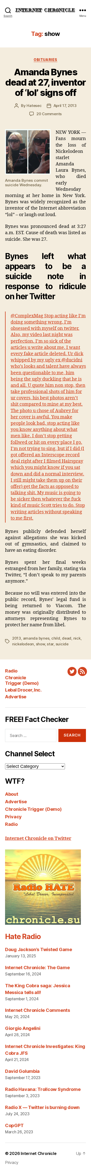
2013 (16, 638)
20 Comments (49, 113)
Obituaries (45, 59)
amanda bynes (36, 638)
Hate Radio (22, 936)
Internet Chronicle (38, 1153)
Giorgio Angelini (22, 1028)
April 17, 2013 (65, 105)
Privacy (13, 816)
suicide (62, 644)
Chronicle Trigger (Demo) (21, 680)
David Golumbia (22, 1071)
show (40, 644)
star (50, 644)
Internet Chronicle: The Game (37, 967)
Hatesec (34, 105)
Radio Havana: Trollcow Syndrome (43, 1089)
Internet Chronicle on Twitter (38, 838)
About (11, 794)
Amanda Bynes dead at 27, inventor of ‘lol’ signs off (45, 82)
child (55, 638)
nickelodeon (23, 644)
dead (66, 638)
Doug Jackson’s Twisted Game (38, 949)
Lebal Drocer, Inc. (23, 690)
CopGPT (14, 1125)
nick (77, 638)
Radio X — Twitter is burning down (42, 1107)
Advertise (15, 696)
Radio (11, 670)
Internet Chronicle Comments (37, 1010)
